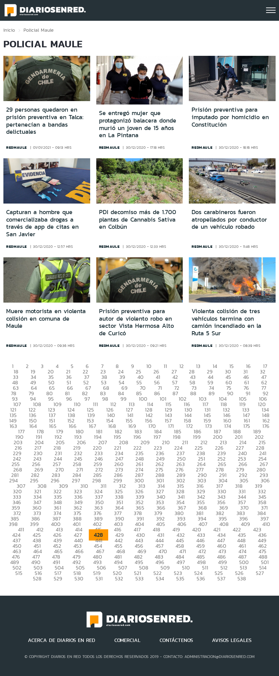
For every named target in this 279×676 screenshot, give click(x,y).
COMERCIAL (127, 640)
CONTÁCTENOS (176, 640)
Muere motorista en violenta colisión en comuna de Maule (46, 318)
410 (266, 524)
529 (58, 578)
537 (221, 578)
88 (193, 393)
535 (180, 578)
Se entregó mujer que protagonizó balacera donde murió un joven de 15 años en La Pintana (137, 124)
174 (227, 426)
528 (37, 578)
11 (165, 366)
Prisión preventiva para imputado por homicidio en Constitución (230, 117)
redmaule (16, 147)
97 (87, 398)
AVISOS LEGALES (231, 640)
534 (160, 578)
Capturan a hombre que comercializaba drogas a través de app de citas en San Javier (42, 223)
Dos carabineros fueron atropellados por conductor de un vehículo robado (229, 219)
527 (260, 573)
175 (246, 426)
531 (99, 578)
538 (241, 578)
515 (18, 573)
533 (139, 578)
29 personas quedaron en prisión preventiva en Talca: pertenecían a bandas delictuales (44, 120)
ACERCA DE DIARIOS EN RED (61, 640)
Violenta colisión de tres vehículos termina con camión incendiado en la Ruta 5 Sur (226, 322)
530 (79, 578)
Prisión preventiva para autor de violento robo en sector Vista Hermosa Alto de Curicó (136, 322)
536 (201, 578)
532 (119, 578)
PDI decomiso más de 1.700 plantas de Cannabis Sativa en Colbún (137, 219)
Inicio (9, 30)
